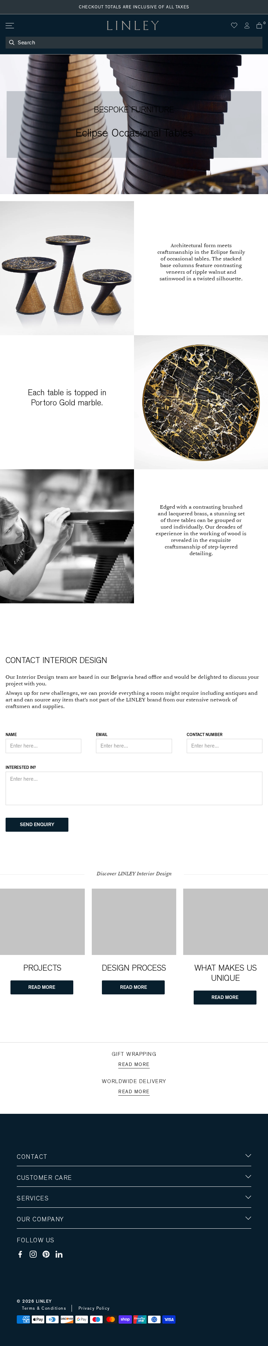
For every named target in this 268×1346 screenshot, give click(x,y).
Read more (134, 1064)
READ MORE (41, 987)
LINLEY (44, 1301)
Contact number (204, 735)
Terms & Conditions (44, 1308)
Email (101, 735)
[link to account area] (247, 25)
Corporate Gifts (37, 1260)
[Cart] (259, 25)
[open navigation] (9, 25)
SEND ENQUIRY (37, 824)
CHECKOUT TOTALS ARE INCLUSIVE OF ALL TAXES (134, 7)
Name (11, 735)
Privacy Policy (94, 1308)
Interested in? (21, 767)
